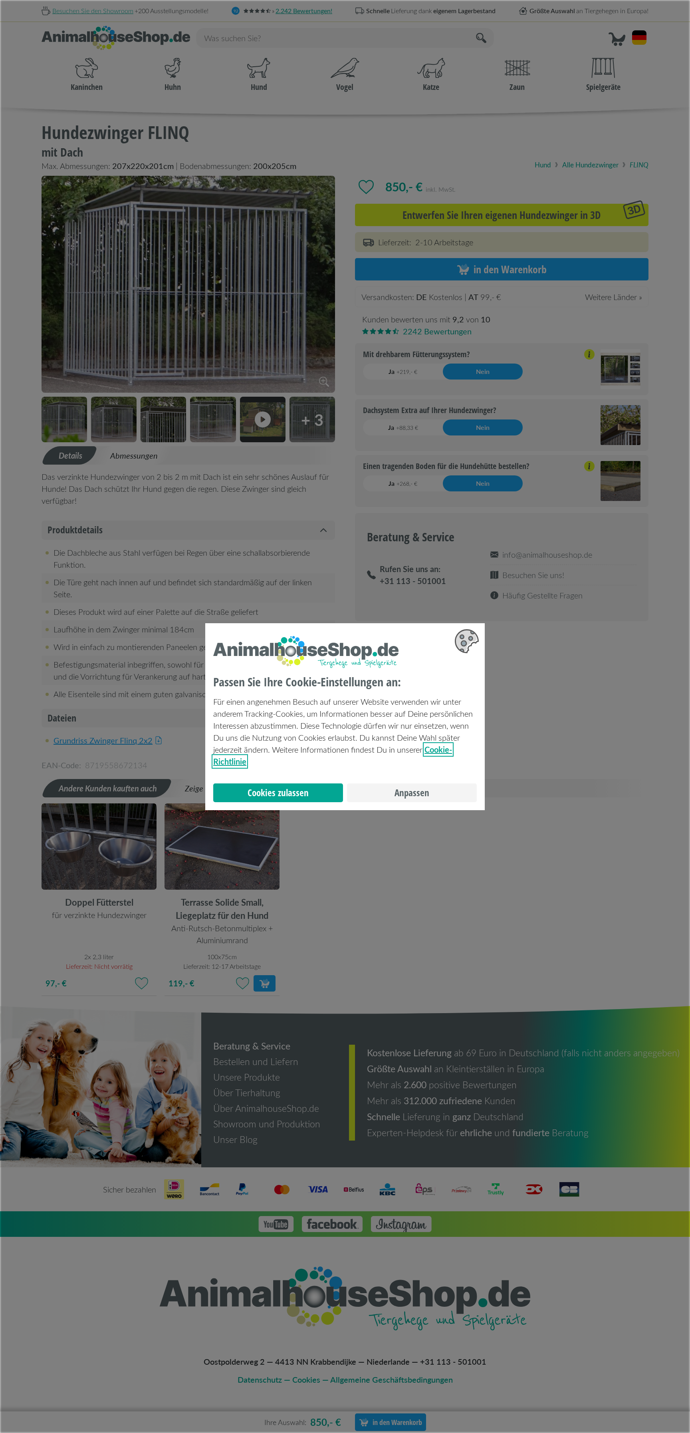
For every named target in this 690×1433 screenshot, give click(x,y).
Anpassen (412, 793)
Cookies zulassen (278, 793)
